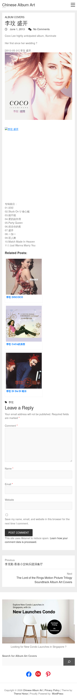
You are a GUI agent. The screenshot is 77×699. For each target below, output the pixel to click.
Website (9, 499)
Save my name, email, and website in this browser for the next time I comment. (37, 521)
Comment (11, 425)
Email (9, 484)
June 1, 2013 (17, 29)
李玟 (11, 402)
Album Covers (14, 17)
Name (9, 468)
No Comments (41, 29)
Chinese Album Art (18, 4)
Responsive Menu (73, 5)
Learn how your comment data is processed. (36, 540)
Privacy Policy (52, 690)
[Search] (69, 662)
